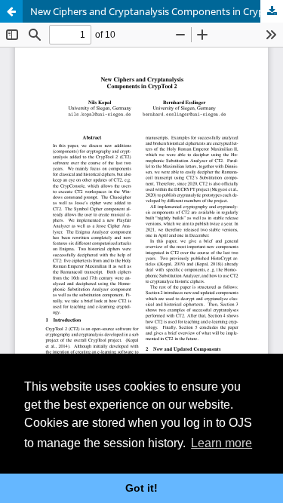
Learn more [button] (221, 443)
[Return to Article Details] (11, 11)
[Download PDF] (271, 11)
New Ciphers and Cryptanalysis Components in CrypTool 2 (156, 11)
